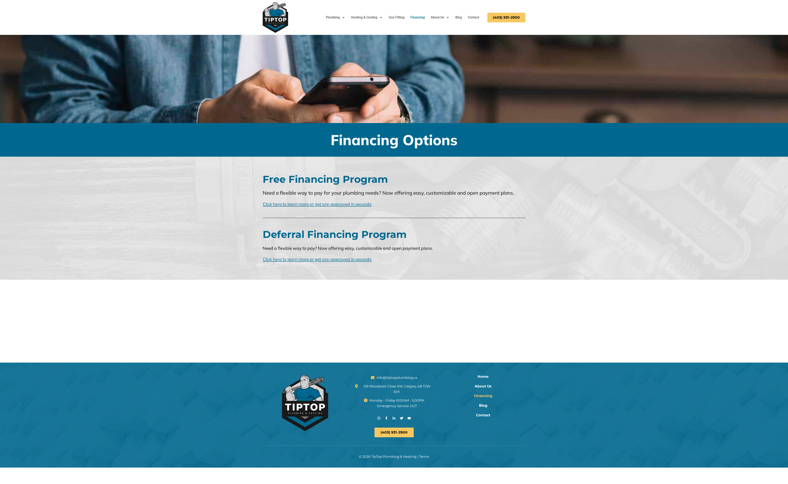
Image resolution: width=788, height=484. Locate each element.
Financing (417, 17)
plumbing (353, 193)
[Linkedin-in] (394, 418)
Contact (473, 17)
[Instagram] (379, 418)
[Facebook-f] (386, 418)
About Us (437, 17)
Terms (424, 457)
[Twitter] (401, 418)
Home (483, 376)
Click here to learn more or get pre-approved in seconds (317, 204)
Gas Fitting (396, 17)
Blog (458, 17)
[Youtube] (409, 418)
